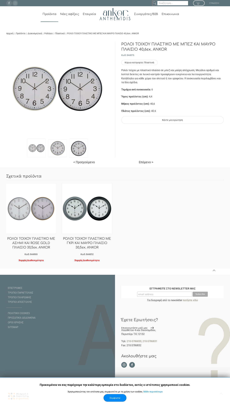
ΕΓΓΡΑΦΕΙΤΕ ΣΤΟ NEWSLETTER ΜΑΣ (173, 288)
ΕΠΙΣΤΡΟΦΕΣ (15, 288)
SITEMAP (13, 327)
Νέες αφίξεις (69, 14)
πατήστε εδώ (190, 300)
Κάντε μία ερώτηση (172, 120)
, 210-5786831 (149, 341)
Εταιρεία (89, 14)
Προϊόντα (49, 14)
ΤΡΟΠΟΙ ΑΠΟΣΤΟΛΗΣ (20, 301)
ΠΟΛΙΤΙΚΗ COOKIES (19, 313)
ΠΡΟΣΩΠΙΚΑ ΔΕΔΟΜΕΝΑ (22, 317)
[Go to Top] (214, 270)
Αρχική (9, 33)
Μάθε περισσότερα (153, 391)
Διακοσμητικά (35, 33)
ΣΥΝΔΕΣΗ (214, 3)
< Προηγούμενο (84, 162)
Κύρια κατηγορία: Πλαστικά (139, 62)
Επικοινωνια (170, 14)
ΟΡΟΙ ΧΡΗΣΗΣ (15, 322)
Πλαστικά (60, 33)
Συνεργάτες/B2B (146, 14)
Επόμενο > (146, 162)
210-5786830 (134, 341)
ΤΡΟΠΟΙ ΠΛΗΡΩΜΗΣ (19, 297)
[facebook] (9, 3)
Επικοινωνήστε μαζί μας (134, 328)
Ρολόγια (48, 33)
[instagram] (15, 3)
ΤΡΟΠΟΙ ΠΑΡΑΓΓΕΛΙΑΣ (20, 292)
